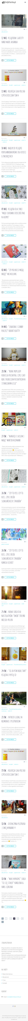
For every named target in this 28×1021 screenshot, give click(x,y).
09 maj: (13, 213)
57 (25, 82)
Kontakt (4, 983)
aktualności (5, 32)
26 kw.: (12, 497)
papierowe (17, 85)
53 (17, 918)
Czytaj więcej (10, 60)
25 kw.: (13, 616)
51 (10, 918)
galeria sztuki (5, 544)
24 (25, 706)
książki (11, 85)
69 (22, 918)
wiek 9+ (24, 203)
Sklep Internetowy (7, 974)
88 (25, 316)
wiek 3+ (24, 140)
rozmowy (4, 711)
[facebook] (13, 1006)
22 (25, 137)
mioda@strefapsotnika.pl (14, 997)
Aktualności (5, 977)
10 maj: (14, 152)
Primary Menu (25, 2)
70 (25, 761)
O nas (4, 980)
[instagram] (15, 1006)
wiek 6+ (24, 85)
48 (25, 29)
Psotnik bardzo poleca (20, 318)
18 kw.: (14, 883)
